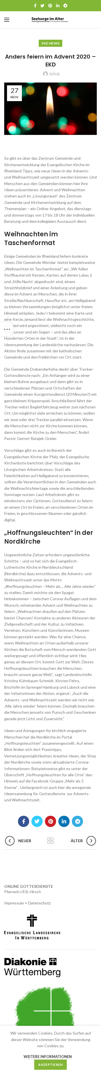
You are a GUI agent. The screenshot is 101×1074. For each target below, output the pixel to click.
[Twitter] (42, 5)
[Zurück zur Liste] (50, 841)
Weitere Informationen (48, 1056)
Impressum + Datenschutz (27, 902)
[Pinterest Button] (50, 5)
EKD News (50, 43)
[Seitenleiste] (7, 329)
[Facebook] (35, 5)
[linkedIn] (57, 5)
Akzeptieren (50, 1064)
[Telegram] (65, 5)
